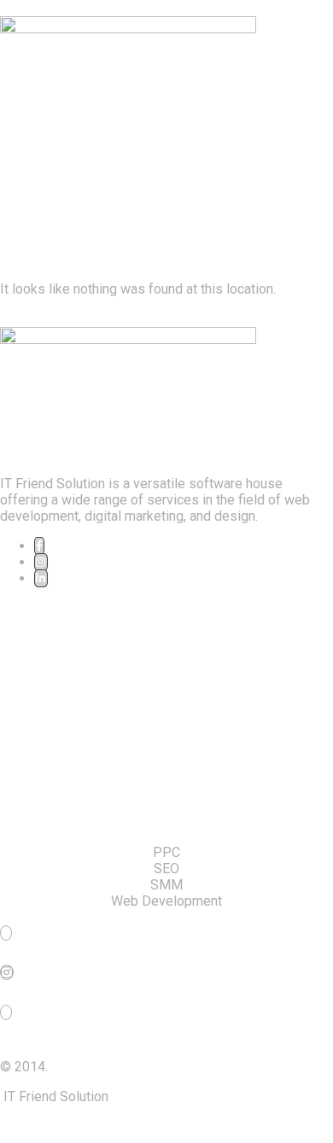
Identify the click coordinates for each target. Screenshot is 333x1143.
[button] (166, 122)
